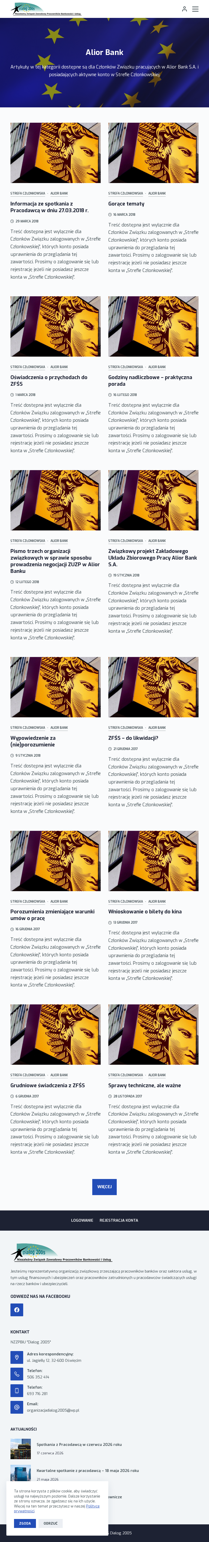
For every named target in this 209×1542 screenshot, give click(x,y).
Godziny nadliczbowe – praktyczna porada (150, 381)
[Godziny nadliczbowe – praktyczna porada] (153, 326)
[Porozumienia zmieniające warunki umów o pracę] (55, 861)
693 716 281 (37, 1393)
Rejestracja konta (119, 1220)
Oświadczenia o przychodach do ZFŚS (48, 381)
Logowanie (82, 1220)
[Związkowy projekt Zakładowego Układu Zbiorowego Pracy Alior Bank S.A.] (153, 500)
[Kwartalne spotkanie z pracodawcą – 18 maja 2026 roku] (20, 1475)
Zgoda (25, 1523)
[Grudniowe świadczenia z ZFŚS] (55, 1034)
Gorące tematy (126, 203)
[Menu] (195, 9)
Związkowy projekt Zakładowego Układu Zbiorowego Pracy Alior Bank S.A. (152, 558)
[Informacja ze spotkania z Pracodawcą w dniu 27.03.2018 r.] (55, 153)
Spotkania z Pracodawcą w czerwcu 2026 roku (79, 1444)
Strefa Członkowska (27, 193)
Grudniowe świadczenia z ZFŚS (47, 1085)
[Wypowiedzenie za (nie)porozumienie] (55, 687)
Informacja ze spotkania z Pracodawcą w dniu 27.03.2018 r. (49, 207)
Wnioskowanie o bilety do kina (145, 911)
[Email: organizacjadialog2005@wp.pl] (16, 1407)
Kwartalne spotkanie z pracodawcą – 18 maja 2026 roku (88, 1470)
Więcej (104, 1186)
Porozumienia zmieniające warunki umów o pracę (52, 915)
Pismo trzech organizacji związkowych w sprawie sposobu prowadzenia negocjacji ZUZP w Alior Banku (55, 561)
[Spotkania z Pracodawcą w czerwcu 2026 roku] (20, 1449)
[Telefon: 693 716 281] (16, 1390)
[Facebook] (16, 1309)
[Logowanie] (184, 9)
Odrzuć (51, 1523)
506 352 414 (38, 1377)
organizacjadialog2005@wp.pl (53, 1410)
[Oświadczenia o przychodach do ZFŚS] (55, 326)
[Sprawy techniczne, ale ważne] (153, 1034)
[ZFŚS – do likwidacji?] (153, 687)
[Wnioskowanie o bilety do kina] (153, 861)
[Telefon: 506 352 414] (16, 1374)
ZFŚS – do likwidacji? (133, 738)
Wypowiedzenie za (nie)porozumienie (33, 741)
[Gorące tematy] (153, 153)
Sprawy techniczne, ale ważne (144, 1085)
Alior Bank (59, 193)
